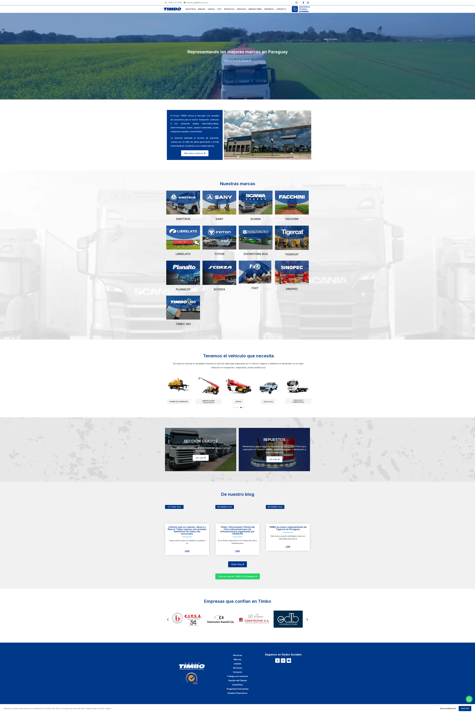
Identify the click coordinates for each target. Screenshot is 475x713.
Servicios (237, 668)
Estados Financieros (237, 693)
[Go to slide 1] (233, 407)
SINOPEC (292, 289)
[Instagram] (308, 3)
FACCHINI (291, 219)
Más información (448, 708)
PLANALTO (183, 289)
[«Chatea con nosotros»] (469, 699)
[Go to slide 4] (241, 407)
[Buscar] (296, 2)
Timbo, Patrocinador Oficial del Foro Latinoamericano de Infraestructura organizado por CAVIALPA (237, 530)
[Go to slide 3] (238, 407)
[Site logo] (172, 9)
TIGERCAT (292, 254)
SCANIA (255, 219)
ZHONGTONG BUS (255, 254)
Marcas (237, 659)
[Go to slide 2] (236, 407)
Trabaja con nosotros (237, 676)
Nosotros (237, 655)
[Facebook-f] (303, 3)
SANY (219, 219)
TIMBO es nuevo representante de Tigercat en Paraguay (288, 528)
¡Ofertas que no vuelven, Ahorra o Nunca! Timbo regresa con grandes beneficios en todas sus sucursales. (187, 530)
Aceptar (465, 708)
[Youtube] (289, 660)
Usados (237, 663)
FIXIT (255, 288)
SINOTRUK (183, 219)
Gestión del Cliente (237, 680)
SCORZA (219, 289)
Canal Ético (237, 684)
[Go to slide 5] (243, 407)
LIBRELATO (183, 254)
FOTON (219, 254)
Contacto (237, 672)
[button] (167, 619)
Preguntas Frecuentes (238, 689)
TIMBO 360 (183, 324)
